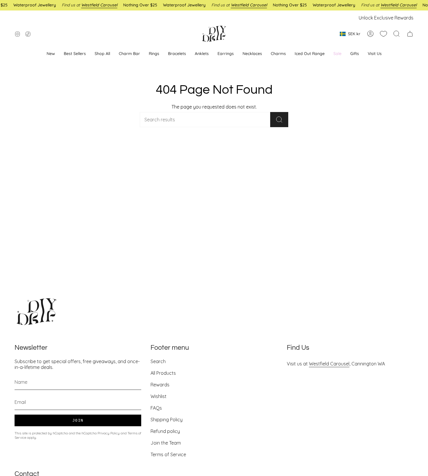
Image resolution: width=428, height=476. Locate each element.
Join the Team (166, 443)
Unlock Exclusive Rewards (386, 18)
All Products (163, 373)
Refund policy (165, 431)
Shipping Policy (167, 419)
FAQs (156, 408)
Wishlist (159, 396)
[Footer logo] (36, 311)
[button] (225, 54)
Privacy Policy (109, 433)
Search (158, 361)
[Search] (279, 119)
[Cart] (410, 34)
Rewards (160, 385)
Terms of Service (168, 454)
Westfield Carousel (329, 364)
